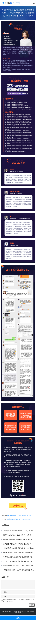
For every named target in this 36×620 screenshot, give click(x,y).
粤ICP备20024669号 (17, 611)
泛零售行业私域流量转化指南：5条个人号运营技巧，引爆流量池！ (19, 531)
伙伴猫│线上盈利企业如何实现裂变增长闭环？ (18, 552)
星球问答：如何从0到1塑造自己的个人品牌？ (17, 535)
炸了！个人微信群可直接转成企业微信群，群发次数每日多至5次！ (19, 561)
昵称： (5, 592)
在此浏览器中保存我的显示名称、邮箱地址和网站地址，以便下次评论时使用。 (18, 600)
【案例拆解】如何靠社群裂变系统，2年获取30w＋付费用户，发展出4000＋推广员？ (19, 548)
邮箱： (5, 596)
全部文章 (7, 16)
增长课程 (13, 16)
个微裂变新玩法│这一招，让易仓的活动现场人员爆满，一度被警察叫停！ (19, 565)
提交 (32, 605)
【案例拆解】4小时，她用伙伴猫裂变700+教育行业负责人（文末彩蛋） (19, 570)
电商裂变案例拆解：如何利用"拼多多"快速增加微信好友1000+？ (19, 539)
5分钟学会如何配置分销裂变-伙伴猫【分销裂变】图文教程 (19, 557)
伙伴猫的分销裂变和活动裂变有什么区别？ (17, 544)
